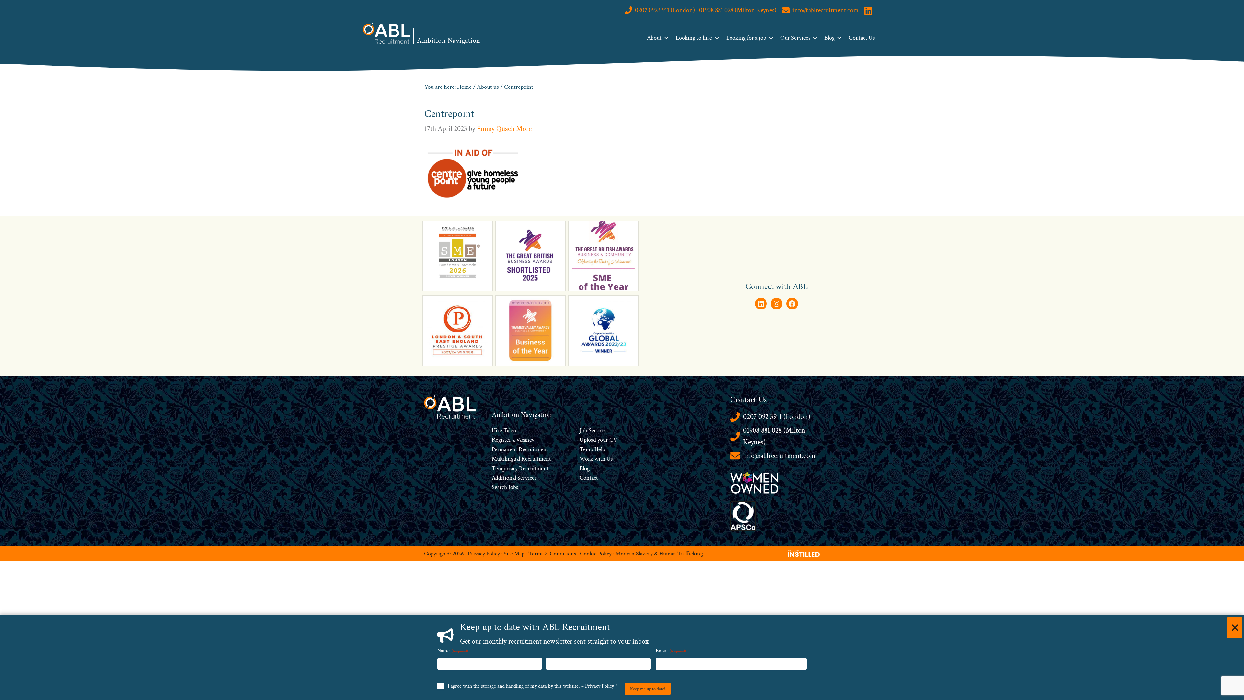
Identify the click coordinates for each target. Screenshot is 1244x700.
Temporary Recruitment (520, 468)
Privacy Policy (484, 553)
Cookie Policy (596, 553)
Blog (829, 37)
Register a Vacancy (513, 440)
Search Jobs (505, 487)
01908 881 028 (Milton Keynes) (774, 436)
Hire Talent (505, 430)
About (654, 37)
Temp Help (592, 449)
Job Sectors (592, 430)
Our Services (795, 37)
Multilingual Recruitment (521, 458)
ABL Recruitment (386, 33)
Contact (589, 478)
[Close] (1234, 627)
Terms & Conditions (552, 553)
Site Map (514, 553)
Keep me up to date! (647, 689)
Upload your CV (598, 440)
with (599, 458)
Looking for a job (746, 37)
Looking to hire (694, 37)
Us (609, 458)
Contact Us (862, 37)
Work (587, 458)
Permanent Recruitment (520, 449)
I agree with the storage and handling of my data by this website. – (532, 686)
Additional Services (514, 478)
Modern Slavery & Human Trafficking (659, 553)
